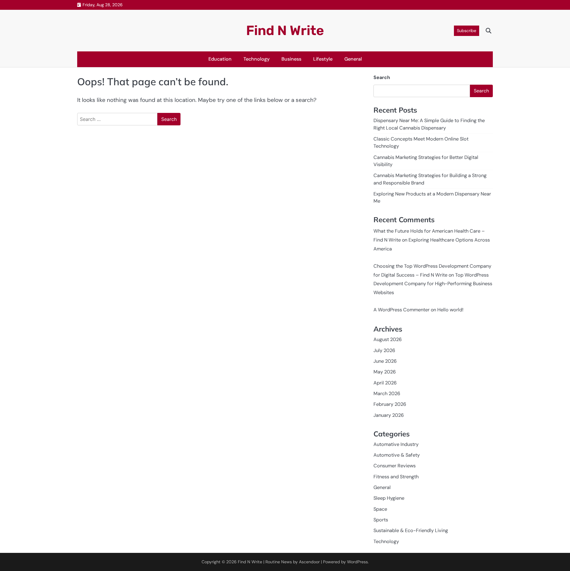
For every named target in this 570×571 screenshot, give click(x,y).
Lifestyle (322, 59)
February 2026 (389, 404)
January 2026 (388, 415)
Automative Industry (396, 444)
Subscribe (466, 30)
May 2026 (384, 372)
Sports (380, 520)
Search (381, 77)
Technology (256, 59)
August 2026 (387, 339)
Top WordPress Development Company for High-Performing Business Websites (432, 284)
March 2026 (386, 393)
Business (291, 59)
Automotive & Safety (396, 455)
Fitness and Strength (396, 477)
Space (380, 509)
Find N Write (285, 30)
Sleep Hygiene (388, 498)
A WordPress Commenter (401, 310)
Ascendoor (309, 561)
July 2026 (384, 350)
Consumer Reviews (394, 466)
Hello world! (450, 310)
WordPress (357, 561)
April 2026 (385, 383)
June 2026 (385, 361)
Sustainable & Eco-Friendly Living (410, 530)
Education (220, 59)
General (353, 59)
